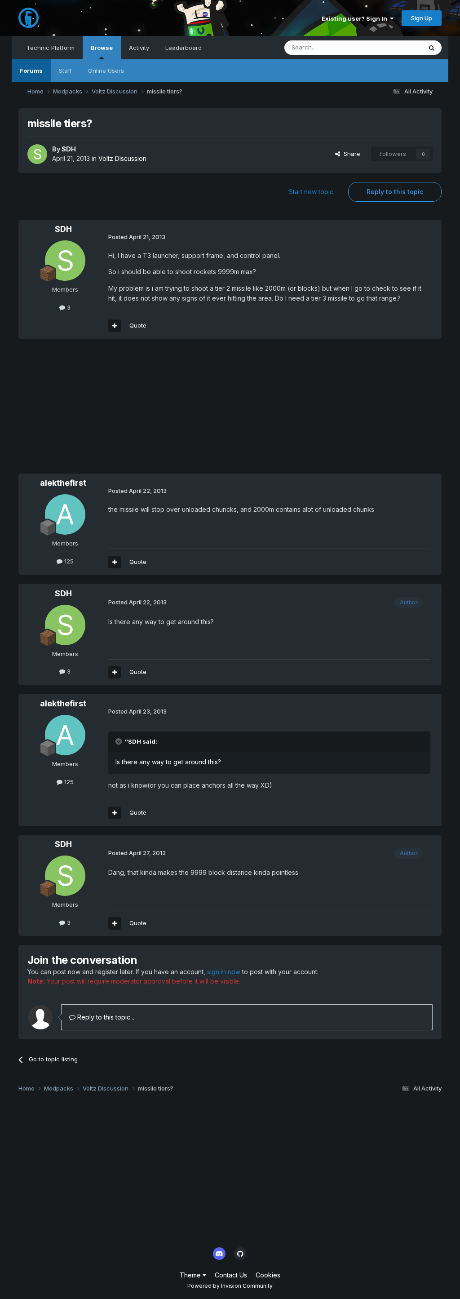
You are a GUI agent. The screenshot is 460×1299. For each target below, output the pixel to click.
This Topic (395, 47)
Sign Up (421, 18)
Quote (137, 325)
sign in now (223, 971)
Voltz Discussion (122, 158)
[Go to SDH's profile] (37, 154)
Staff (65, 70)
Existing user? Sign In (356, 18)
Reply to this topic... (104, 1017)
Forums (31, 70)
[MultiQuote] (114, 325)
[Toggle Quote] (119, 741)
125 (68, 561)
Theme (191, 1275)
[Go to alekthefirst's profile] (65, 514)
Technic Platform (51, 47)
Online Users (106, 70)
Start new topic (311, 191)
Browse (102, 47)
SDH (69, 149)
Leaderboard (183, 47)
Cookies (268, 1275)
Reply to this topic (395, 191)
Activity (139, 47)
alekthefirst (63, 483)
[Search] (432, 47)
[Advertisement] (123, 411)
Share (350, 153)
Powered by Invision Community (230, 1285)
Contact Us (231, 1275)
